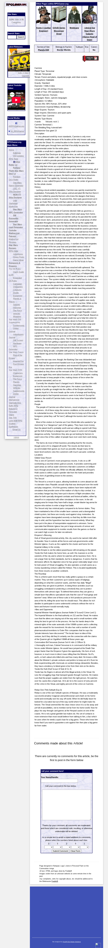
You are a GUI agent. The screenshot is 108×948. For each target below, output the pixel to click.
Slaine (11, 414)
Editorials (17, 153)
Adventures (18, 254)
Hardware (17, 343)
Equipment (17, 295)
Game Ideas (18, 260)
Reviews (12, 242)
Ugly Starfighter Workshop (13, 203)
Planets (16, 382)
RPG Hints (13, 251)
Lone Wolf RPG (15, 420)
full (16, 165)
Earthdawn (13, 426)
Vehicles (16, 313)
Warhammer (14, 400)
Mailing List (13, 239)
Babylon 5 (13, 408)
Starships (17, 307)
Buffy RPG (13, 405)
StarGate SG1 (15, 403)
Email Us (17, 429)
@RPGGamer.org (16, 126)
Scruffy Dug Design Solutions (72, 941)
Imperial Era (18, 361)
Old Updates (18, 156)
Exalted (12, 423)
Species (16, 304)
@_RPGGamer (17, 131)
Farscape (13, 411)
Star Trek (13, 417)
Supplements (18, 325)
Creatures (17, 289)
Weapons (17, 316)
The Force (17, 310)
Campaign (17, 284)
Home (11, 150)
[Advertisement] (66, 911)
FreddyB (54, 881)
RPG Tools (13, 159)
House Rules (18, 257)
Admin (16, 437)
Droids (16, 292)
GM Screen (18, 340)
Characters (18, 286)
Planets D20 (43, 50)
